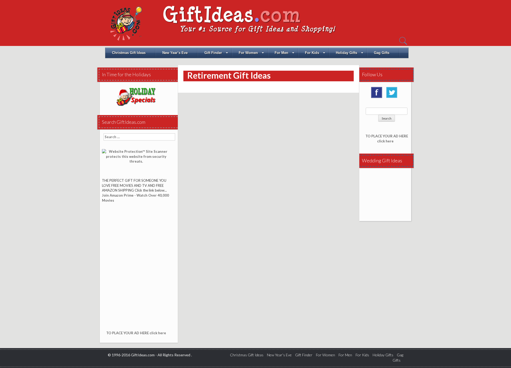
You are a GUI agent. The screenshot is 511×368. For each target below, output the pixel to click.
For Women (248, 53)
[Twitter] (393, 94)
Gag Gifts (381, 53)
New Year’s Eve (175, 53)
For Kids (312, 53)
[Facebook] (378, 94)
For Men (281, 53)
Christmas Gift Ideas (129, 53)
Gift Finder (213, 53)
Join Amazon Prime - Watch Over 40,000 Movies (135, 197)
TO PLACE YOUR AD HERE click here (136, 333)
